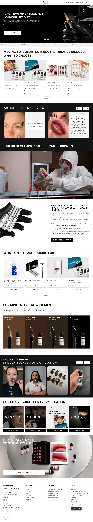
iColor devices (29, 491)
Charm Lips (7, 83)
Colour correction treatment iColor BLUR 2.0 (13, 281)
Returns (73, 499)
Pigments (28, 489)
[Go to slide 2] (45, 39)
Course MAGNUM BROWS (55, 491)
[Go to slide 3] (47, 39)
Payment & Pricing (76, 504)
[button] (3, 2)
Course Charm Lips (53, 495)
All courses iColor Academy (55, 489)
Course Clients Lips (53, 497)
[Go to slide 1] (44, 39)
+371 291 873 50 (7, 492)
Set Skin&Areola (73, 83)
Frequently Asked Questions (78, 491)
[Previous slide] (3, 23)
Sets (27, 493)
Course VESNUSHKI (53, 493)
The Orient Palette (31, 83)
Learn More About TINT (62, 240)
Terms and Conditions (77, 495)
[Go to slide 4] (48, 39)
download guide (13, 430)
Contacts (73, 489)
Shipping (73, 497)
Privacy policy (74, 501)
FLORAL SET (51, 83)
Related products (30, 495)
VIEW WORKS (13, 30)
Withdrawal (76, 508)
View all (46, 98)
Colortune (28, 499)
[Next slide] (90, 23)
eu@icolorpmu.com (11, 494)
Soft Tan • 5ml (51, 280)
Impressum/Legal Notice (77, 506)
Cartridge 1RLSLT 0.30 (32, 280)
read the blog (24, 472)
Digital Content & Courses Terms (79, 493)
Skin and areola (30, 497)
